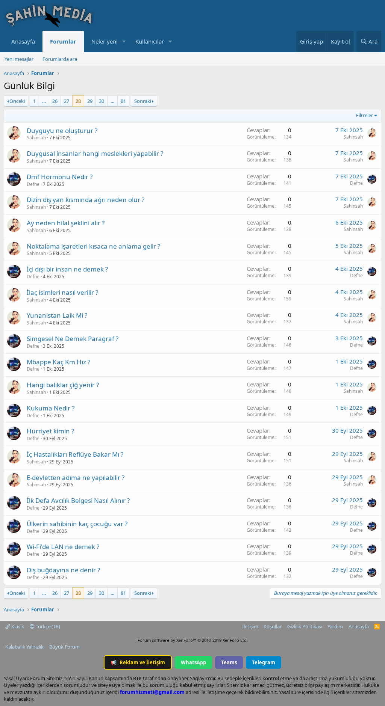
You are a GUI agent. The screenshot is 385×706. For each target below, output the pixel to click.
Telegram (263, 662)
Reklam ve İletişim (138, 662)
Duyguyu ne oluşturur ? (62, 130)
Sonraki (142, 101)
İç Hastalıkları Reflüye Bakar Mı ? (75, 454)
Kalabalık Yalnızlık (24, 646)
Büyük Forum (64, 646)
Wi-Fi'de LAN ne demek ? (63, 546)
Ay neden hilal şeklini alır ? (66, 223)
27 (66, 101)
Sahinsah (36, 137)
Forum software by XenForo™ (193, 640)
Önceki (17, 101)
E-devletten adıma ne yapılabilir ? (75, 477)
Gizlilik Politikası (304, 626)
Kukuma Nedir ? (50, 408)
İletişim (250, 626)
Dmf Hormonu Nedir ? (59, 176)
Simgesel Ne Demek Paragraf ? (72, 338)
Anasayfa (23, 41)
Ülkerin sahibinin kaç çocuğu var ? (77, 523)
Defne (33, 184)
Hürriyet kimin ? (50, 431)
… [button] (44, 101)
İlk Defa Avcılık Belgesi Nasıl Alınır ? (78, 500)
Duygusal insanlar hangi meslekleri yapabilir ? (95, 153)
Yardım (335, 626)
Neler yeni (104, 41)
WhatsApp (193, 662)
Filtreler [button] (364, 115)
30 (101, 101)
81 (123, 101)
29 (89, 101)
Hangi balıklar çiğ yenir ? (63, 384)
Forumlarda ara (59, 59)
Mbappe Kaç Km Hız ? (58, 362)
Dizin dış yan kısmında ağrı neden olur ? (85, 199)
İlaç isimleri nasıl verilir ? (62, 292)
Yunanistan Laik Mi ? (57, 315)
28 (78, 101)
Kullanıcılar (149, 41)
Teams (229, 662)
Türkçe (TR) (47, 626)
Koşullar (273, 626)
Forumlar (63, 41)
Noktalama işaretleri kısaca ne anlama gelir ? (93, 246)
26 (55, 101)
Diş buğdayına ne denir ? (63, 570)
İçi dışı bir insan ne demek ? (67, 269)
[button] (124, 41)
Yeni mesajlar (19, 59)
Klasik (17, 626)
